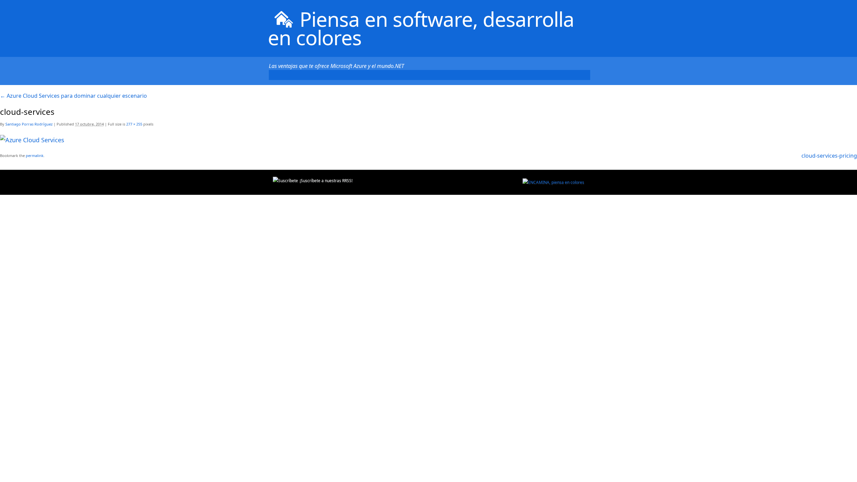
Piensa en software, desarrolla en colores (421, 28)
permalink (35, 155)
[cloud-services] (32, 140)
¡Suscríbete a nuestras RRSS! (326, 180)
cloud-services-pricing (829, 155)
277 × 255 (134, 124)
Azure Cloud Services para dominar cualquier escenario (73, 95)
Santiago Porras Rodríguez (29, 124)
